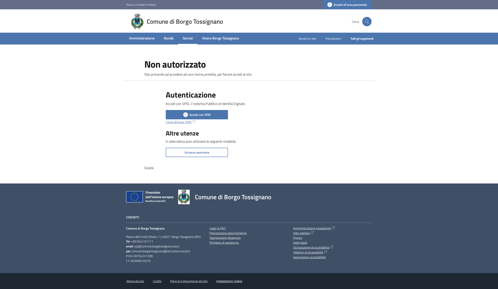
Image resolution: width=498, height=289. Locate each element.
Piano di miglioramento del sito (189, 281)
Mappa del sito (135, 281)
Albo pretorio (301, 233)
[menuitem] (141, 39)
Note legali (300, 242)
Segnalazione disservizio (225, 237)
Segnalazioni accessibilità (309, 257)
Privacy (297, 237)
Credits (157, 281)
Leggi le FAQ (218, 228)
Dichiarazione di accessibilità (311, 247)
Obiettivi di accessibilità (308, 252)
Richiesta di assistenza (224, 242)
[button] (367, 21)
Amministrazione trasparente (312, 228)
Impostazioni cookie (229, 281)
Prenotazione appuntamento (228, 233)
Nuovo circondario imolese (141, 5)
